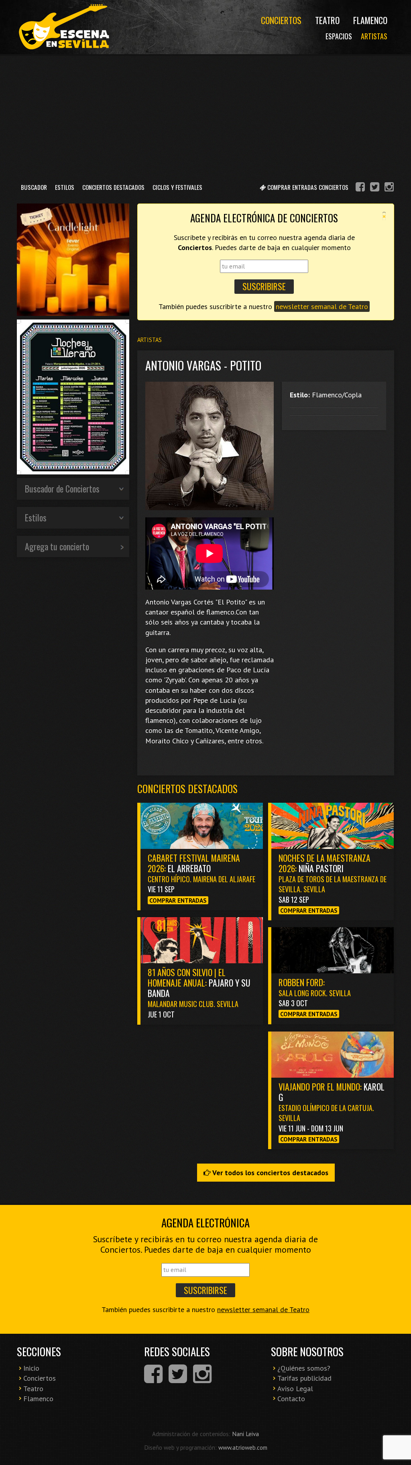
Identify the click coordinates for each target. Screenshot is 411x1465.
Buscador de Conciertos (62, 488)
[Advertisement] (205, 116)
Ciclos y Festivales (177, 187)
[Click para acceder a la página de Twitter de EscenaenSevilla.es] (374, 188)
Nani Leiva (245, 1434)
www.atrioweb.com (242, 1447)
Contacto (291, 1398)
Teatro (327, 20)
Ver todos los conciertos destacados (269, 1172)
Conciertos (281, 20)
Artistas (374, 36)
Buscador (34, 187)
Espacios (339, 36)
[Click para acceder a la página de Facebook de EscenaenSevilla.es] (360, 188)
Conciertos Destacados (113, 187)
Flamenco (370, 20)
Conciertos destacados (187, 788)
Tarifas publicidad (304, 1378)
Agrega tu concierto (57, 546)
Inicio (31, 1368)
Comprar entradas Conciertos (307, 187)
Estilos (64, 187)
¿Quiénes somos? (303, 1368)
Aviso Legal (295, 1388)
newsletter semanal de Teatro (322, 306)
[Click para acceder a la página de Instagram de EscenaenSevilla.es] (389, 188)
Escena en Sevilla (63, 27)
